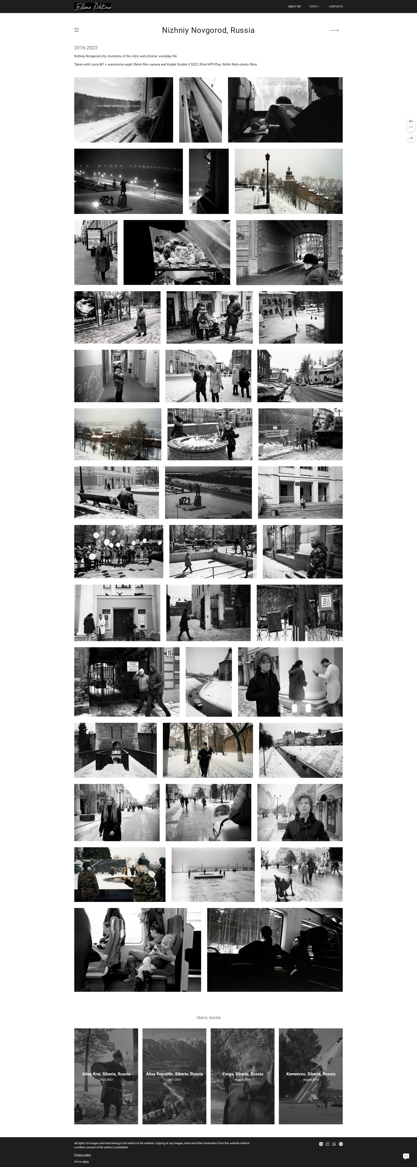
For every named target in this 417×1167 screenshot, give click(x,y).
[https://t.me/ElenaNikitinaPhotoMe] (341, 1144)
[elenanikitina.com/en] (92, 6)
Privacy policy (82, 1155)
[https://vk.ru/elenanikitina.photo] (321, 1144)
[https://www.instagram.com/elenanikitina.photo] (327, 1144)
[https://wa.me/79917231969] (334, 1144)
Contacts (336, 6)
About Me (294, 6)
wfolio (85, 1161)
